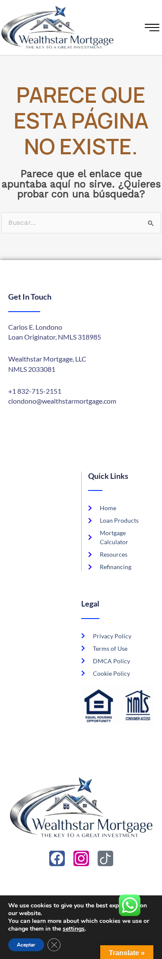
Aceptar (26, 944)
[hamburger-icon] (153, 27)
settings (74, 929)
